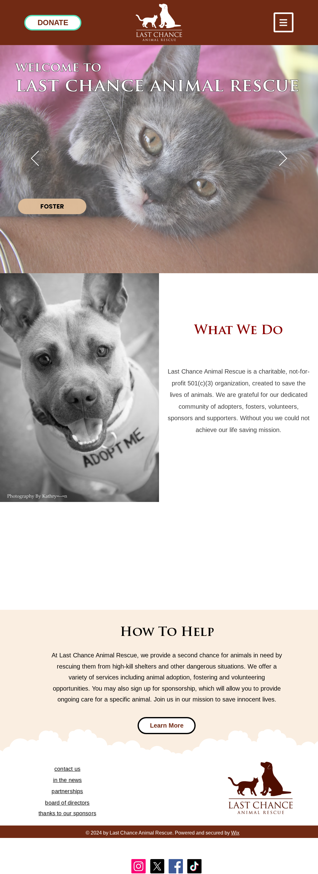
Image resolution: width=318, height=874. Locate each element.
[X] (157, 866)
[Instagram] (138, 866)
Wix (235, 832)
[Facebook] (176, 866)
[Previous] (35, 159)
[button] (283, 22)
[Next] (283, 159)
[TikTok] (194, 866)
